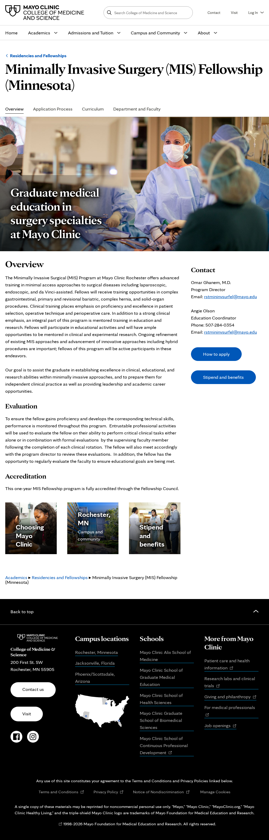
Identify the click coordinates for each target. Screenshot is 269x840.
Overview (14, 109)
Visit (234, 12)
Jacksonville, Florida (95, 663)
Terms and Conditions (61, 792)
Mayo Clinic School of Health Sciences (161, 698)
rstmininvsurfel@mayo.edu (230, 296)
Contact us (33, 689)
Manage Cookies (215, 791)
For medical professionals (231, 711)
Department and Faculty (137, 109)
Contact (214, 12)
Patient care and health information (227, 664)
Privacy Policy (109, 792)
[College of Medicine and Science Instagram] (33, 739)
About (204, 32)
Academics (39, 32)
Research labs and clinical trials (229, 682)
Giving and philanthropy (230, 697)
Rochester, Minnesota (96, 652)
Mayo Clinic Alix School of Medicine (165, 655)
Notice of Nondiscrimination (161, 792)
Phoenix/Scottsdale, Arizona (95, 677)
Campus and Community (155, 32)
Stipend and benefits (223, 377)
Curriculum (93, 109)
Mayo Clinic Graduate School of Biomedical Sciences (161, 720)
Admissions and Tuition (90, 32)
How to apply (216, 354)
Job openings (220, 725)
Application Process (53, 109)
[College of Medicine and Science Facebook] (16, 739)
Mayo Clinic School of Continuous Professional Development (164, 746)
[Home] (46, 12)
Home (11, 32)
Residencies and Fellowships (38, 55)
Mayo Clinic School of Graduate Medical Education (161, 677)
